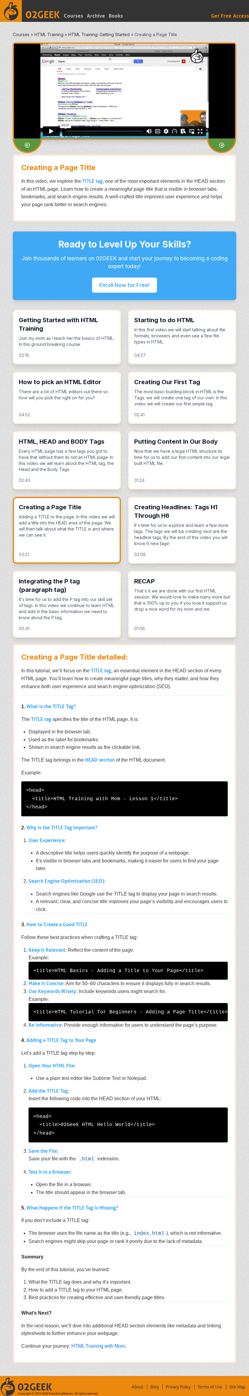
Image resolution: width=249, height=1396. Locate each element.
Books (116, 16)
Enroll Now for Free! (124, 285)
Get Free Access (230, 16)
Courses (73, 16)
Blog (154, 1387)
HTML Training (48, 34)
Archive (96, 16)
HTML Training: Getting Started (99, 34)
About (137, 1387)
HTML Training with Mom (98, 1346)
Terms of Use (210, 1387)
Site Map (237, 1387)
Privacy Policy (178, 1387)
